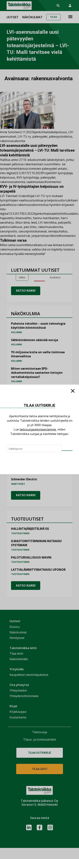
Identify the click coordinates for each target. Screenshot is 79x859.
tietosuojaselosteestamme (37, 429)
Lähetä (67, 450)
